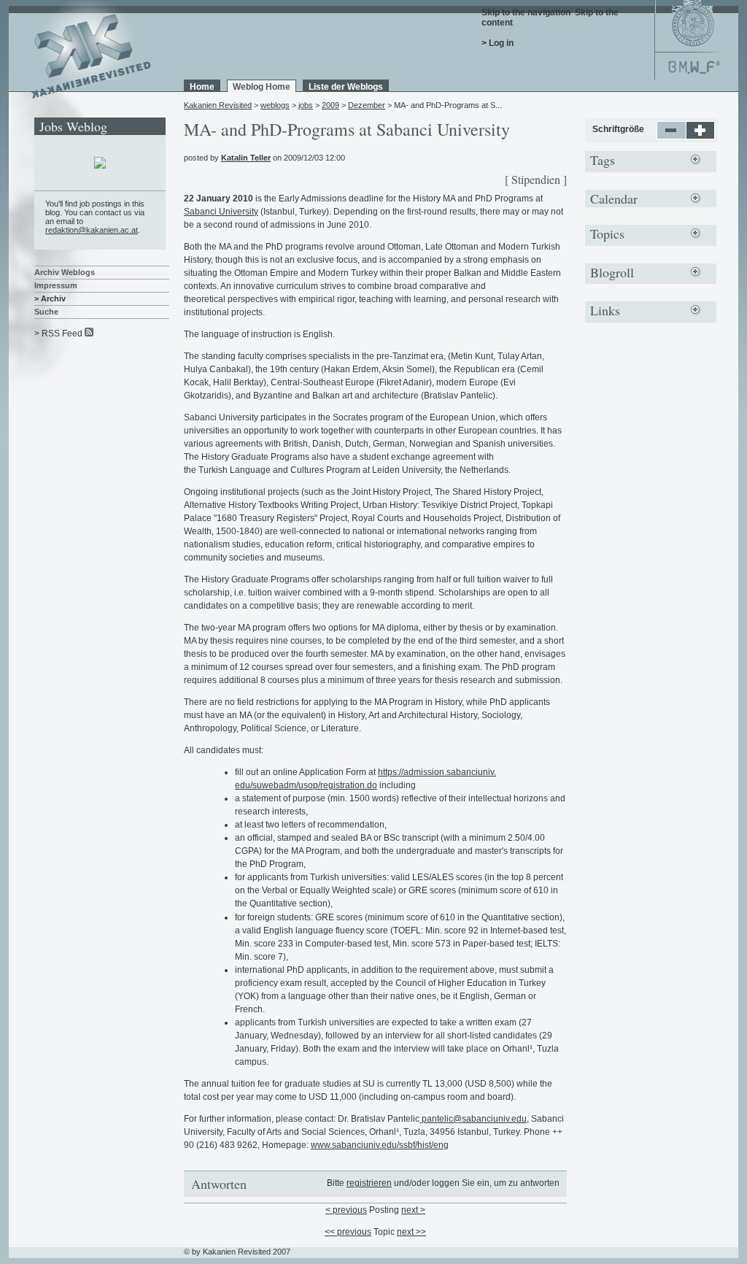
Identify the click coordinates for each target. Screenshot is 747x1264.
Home (202, 87)
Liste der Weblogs (346, 87)
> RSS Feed (58, 333)
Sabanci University (221, 212)
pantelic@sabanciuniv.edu (473, 1119)
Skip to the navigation (525, 12)
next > (413, 1210)
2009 (330, 105)
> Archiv (50, 298)
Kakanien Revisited (218, 105)
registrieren (369, 1183)
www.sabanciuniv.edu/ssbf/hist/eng (380, 1145)
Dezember (366, 105)
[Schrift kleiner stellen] (671, 136)
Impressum (55, 285)
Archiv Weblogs (64, 272)
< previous (346, 1210)
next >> (411, 1232)
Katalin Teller (246, 157)
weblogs (275, 105)
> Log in (497, 43)
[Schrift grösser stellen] (700, 136)
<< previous (348, 1232)
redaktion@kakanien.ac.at (91, 230)
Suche (46, 311)
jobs (305, 105)
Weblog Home (261, 87)
